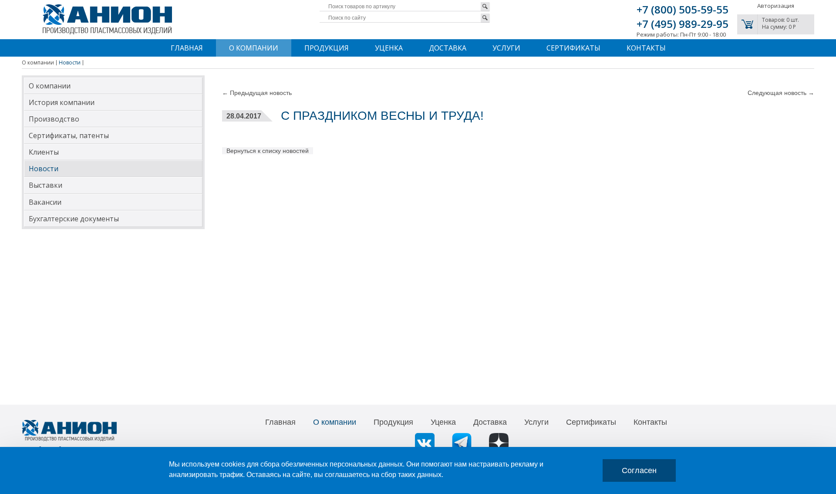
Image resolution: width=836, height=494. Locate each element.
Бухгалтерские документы (74, 218)
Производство (54, 119)
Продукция (326, 48)
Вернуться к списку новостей (267, 150)
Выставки (45, 185)
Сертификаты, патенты (69, 135)
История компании (61, 102)
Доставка (447, 48)
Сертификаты (573, 48)
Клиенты (44, 152)
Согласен (639, 470)
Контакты (646, 48)
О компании (253, 48)
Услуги (506, 48)
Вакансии (45, 202)
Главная (187, 48)
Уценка (389, 48)
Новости (43, 168)
